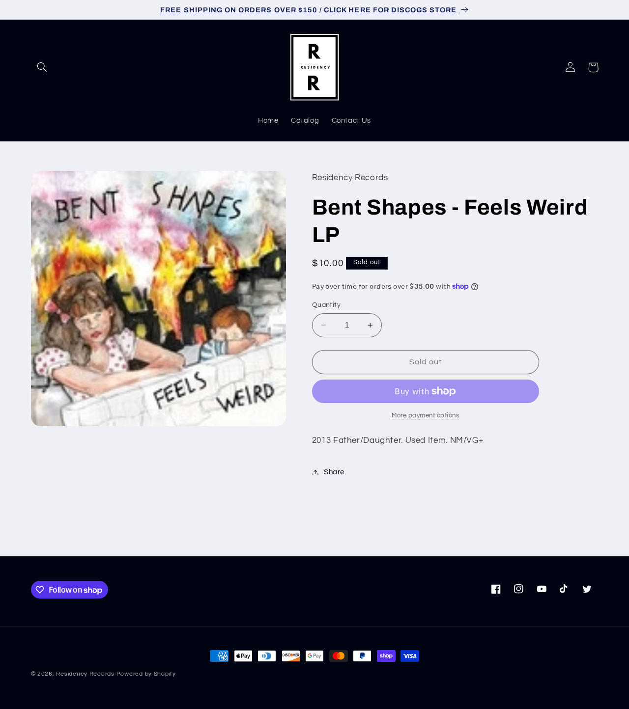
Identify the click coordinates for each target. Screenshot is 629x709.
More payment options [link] (425, 415)
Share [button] (334, 472)
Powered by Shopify (146, 674)
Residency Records (85, 674)
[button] (42, 67)
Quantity (326, 304)
